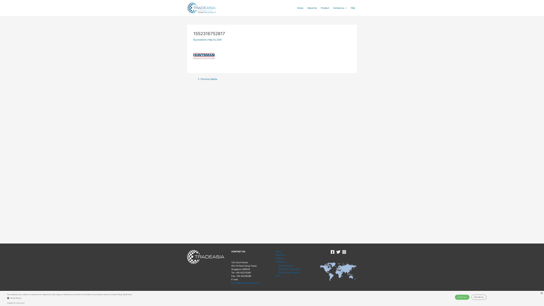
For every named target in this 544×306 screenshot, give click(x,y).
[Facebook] (333, 252)
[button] (69, 298)
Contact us (338, 8)
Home (300, 8)
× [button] (541, 293)
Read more (127, 294)
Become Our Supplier (289, 272)
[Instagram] (344, 252)
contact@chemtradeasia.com (245, 282)
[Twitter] (338, 252)
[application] (345, 8)
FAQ (353, 8)
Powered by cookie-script (16, 303)
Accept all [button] (462, 297)
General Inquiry (286, 265)
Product (325, 8)
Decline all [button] (479, 297)
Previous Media (207, 79)
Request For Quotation (289, 269)
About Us (312, 8)
